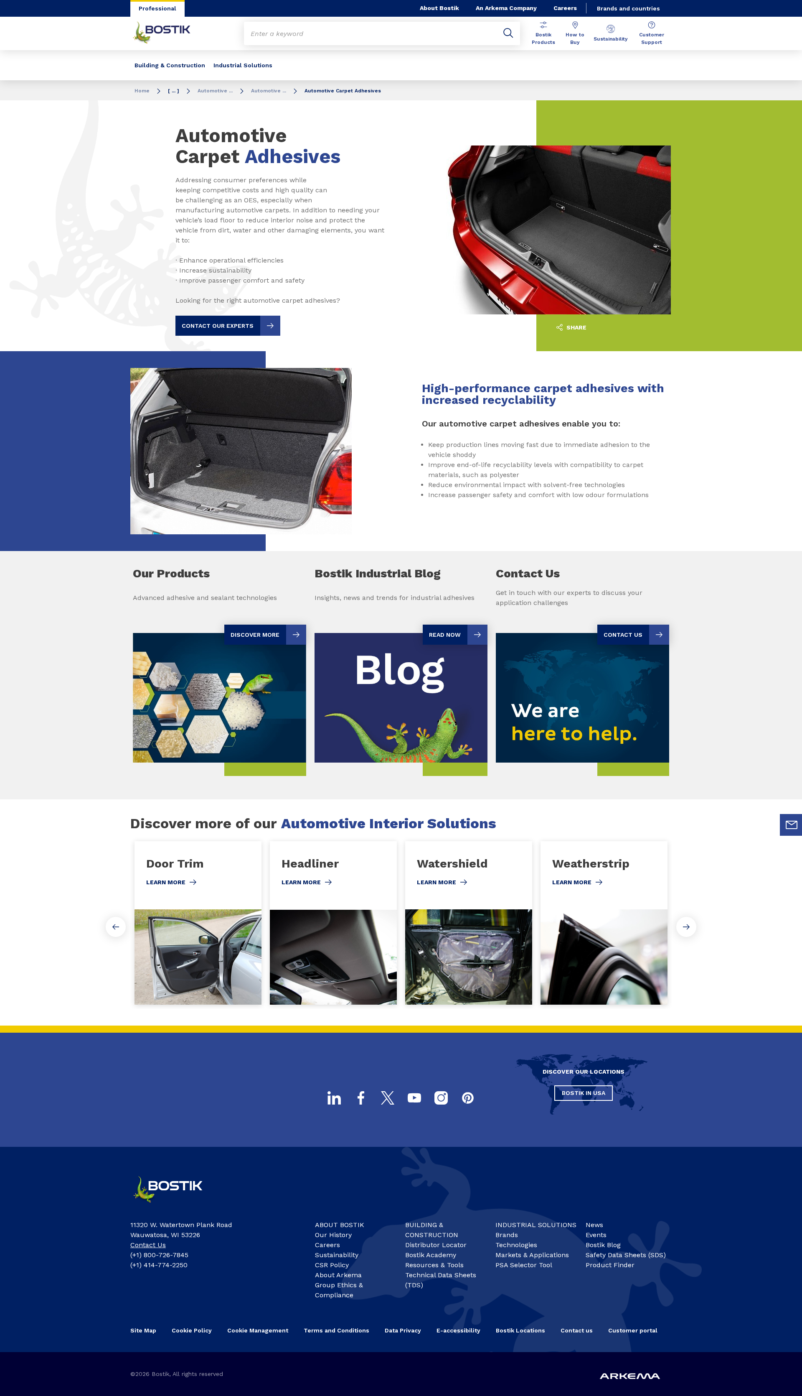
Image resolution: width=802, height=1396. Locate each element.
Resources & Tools (434, 1265)
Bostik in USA (583, 1093)
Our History (333, 1235)
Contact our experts (218, 325)
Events (596, 1235)
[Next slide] (686, 927)
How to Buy (575, 38)
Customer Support (651, 38)
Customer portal (632, 1330)
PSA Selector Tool (523, 1265)
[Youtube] (414, 1098)
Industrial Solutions (242, 65)
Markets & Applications (532, 1255)
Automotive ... (215, 91)
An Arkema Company (506, 8)
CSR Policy (332, 1265)
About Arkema (338, 1275)
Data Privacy (403, 1330)
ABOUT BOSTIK (339, 1225)
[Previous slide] (116, 927)
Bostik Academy (430, 1255)
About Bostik (439, 8)
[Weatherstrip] (604, 923)
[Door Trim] (198, 923)
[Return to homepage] (168, 33)
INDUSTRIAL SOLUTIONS (535, 1225)
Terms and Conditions (336, 1330)
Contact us (577, 1330)
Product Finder (610, 1265)
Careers (565, 8)
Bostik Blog (603, 1245)
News (594, 1225)
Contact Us (148, 1245)
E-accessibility (458, 1330)
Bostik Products (543, 38)
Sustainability (611, 39)
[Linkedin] (334, 1098)
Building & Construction (170, 65)
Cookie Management (257, 1330)
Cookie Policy (192, 1330)
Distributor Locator (436, 1245)
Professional (157, 8)
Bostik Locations (520, 1330)
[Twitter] (387, 1098)
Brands (506, 1235)
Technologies (516, 1245)
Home (142, 91)
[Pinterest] (468, 1098)
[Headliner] (333, 923)
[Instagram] (441, 1098)
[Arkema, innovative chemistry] (175, 1206)
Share (575, 327)
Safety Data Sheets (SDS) (626, 1255)
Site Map (143, 1330)
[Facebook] (361, 1098)
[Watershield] (468, 923)
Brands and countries (628, 8)
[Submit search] (508, 33)
